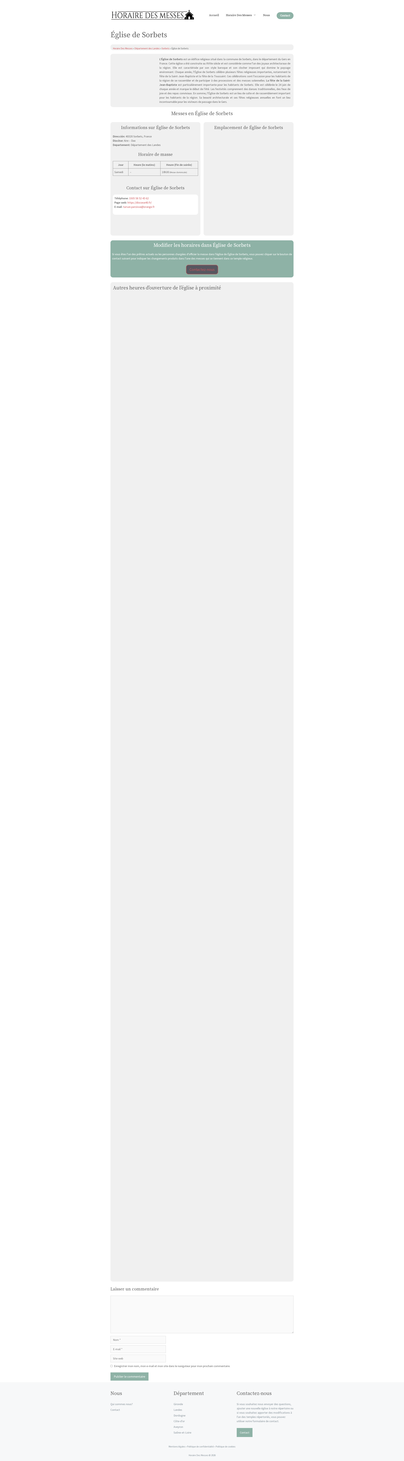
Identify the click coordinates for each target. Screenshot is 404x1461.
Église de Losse (202, 947)
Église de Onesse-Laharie (202, 838)
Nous (266, 15)
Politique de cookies (225, 1446)
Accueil (214, 15)
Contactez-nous (202, 269)
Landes (178, 1410)
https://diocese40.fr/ (140, 202)
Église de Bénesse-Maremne (202, 728)
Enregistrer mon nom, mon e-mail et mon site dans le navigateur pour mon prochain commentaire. (172, 1366)
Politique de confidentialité (200, 1446)
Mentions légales (177, 1446)
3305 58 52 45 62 (139, 198)
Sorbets (165, 48)
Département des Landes (147, 48)
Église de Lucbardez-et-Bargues (202, 510)
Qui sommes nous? (121, 1404)
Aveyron (178, 1427)
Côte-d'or (179, 1421)
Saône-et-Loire (182, 1432)
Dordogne (179, 1415)
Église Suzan (202, 1166)
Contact (285, 15)
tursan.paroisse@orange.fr (139, 207)
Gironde (178, 1404)
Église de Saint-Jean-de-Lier (202, 1057)
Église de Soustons (202, 619)
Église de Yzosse (202, 400)
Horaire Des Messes (239, 15)
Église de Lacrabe (202, 1275)
